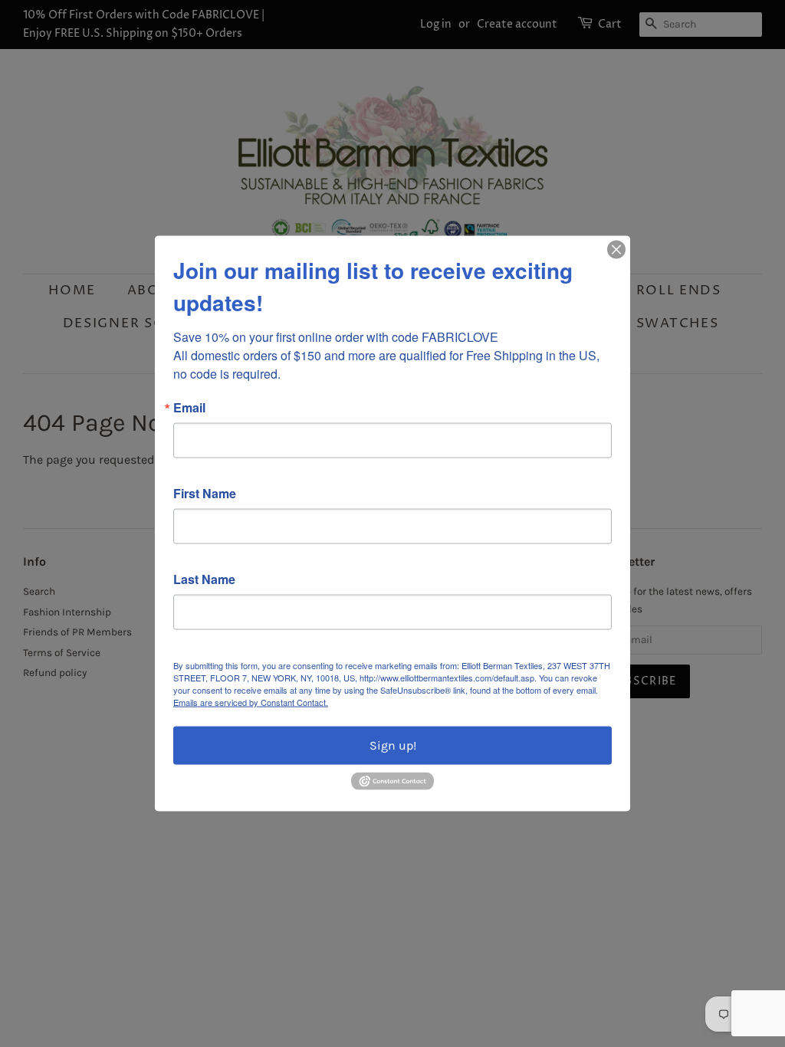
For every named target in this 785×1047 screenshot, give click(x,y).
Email (189, 408)
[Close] (616, 250)
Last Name (204, 579)
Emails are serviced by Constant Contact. (250, 702)
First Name (204, 493)
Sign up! (393, 745)
